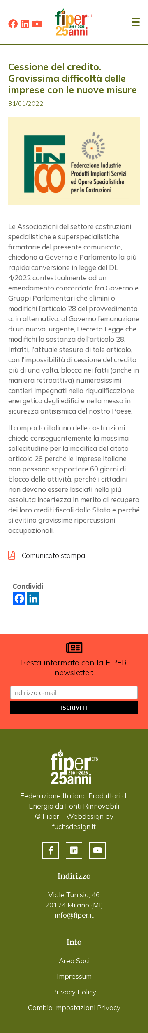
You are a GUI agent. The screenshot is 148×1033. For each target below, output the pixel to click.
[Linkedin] (25, 24)
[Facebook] (13, 24)
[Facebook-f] (50, 850)
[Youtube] (37, 24)
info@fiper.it (74, 915)
